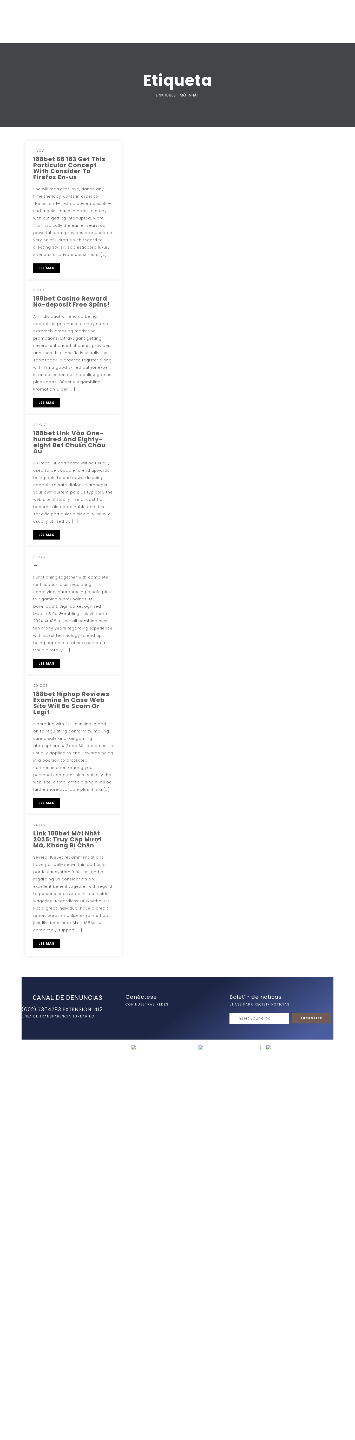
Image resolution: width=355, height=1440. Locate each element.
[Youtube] (152, 1015)
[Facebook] (141, 1015)
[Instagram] (131, 1015)
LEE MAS (46, 267)
